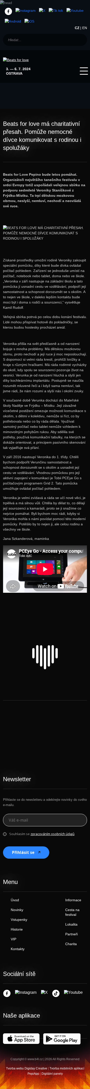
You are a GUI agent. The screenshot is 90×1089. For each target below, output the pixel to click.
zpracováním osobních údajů (52, 834)
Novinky (17, 910)
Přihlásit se (23, 852)
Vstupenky (19, 920)
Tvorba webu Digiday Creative (26, 1068)
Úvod (15, 900)
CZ (77, 28)
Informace (73, 900)
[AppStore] (29, 21)
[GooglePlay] (13, 21)
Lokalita (71, 924)
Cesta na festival (72, 912)
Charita (71, 944)
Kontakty (17, 949)
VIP (13, 939)
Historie (17, 929)
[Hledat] (80, 40)
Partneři (71, 934)
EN (84, 28)
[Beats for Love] (45, 657)
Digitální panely (52, 1073)
